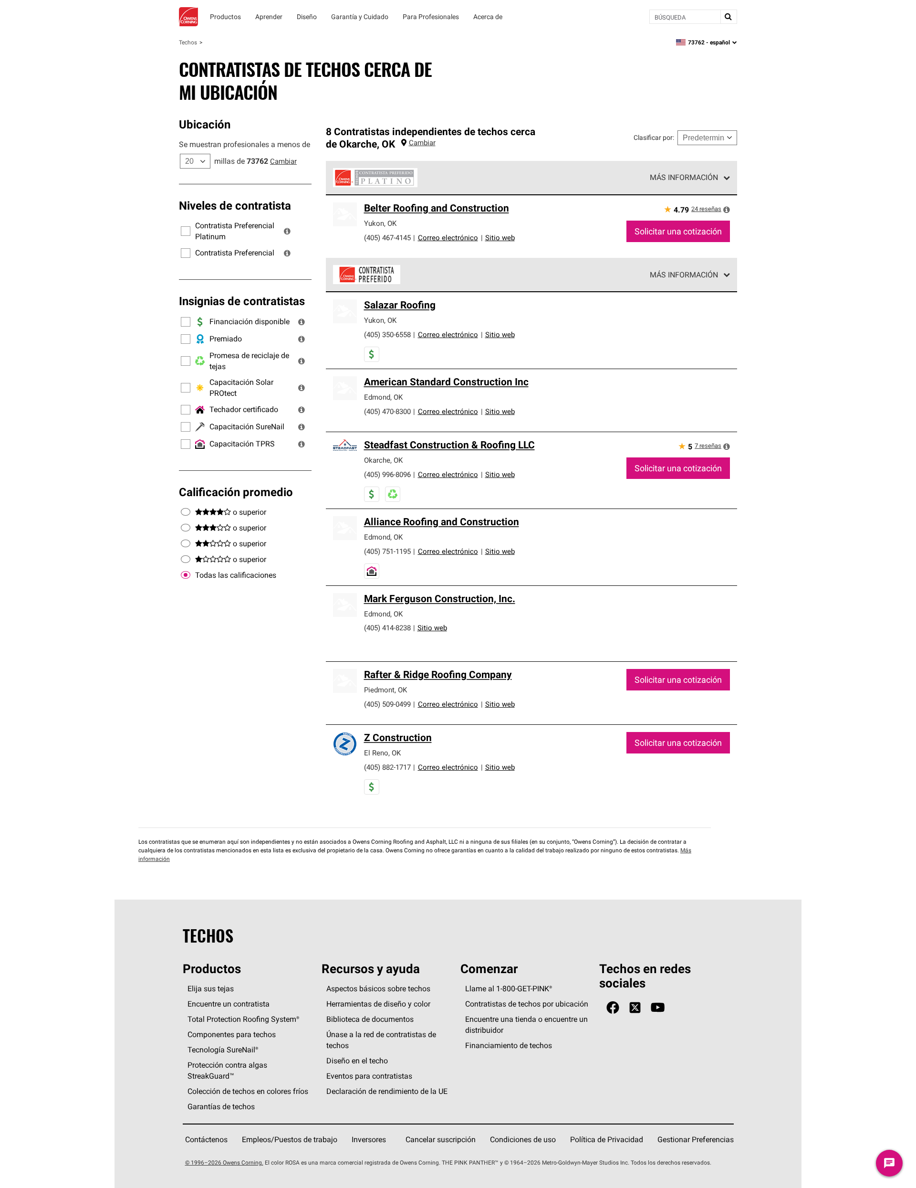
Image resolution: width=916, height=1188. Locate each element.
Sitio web (500, 237)
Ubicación (204, 124)
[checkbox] (185, 575)
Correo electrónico (448, 237)
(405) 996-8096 (387, 474)
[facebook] (613, 1008)
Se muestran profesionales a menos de (244, 144)
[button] (287, 231)
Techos (188, 42)
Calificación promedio (236, 492)
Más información (684, 177)
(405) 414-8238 (387, 627)
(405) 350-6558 (387, 334)
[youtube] (657, 1008)
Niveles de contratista (235, 205)
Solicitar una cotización (678, 231)
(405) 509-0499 (387, 704)
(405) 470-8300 (387, 411)
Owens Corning (188, 16)
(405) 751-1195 (387, 551)
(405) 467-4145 (387, 237)
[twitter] (635, 1008)
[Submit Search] (728, 17)
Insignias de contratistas (242, 301)
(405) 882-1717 (387, 767)
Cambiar (283, 161)
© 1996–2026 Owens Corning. (224, 1162)
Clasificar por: (654, 137)
